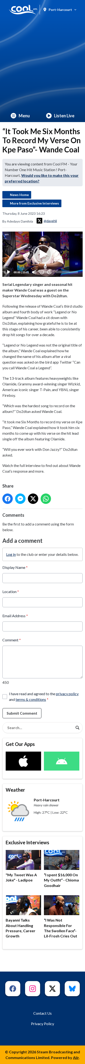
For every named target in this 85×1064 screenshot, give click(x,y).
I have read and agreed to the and (44, 696)
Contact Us (42, 1013)
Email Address (15, 615)
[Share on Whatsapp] (46, 498)
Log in (11, 554)
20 (42, 272)
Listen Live (64, 115)
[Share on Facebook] (7, 498)
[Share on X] (33, 498)
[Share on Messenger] (20, 498)
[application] (42, 254)
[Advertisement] (42, 64)
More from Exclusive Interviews (34, 203)
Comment (11, 640)
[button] (42, 254)
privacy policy (67, 693)
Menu (24, 115)
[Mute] (34, 272)
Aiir (76, 1057)
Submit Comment (22, 713)
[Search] (77, 728)
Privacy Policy (42, 1023)
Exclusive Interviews (27, 842)
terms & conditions (31, 699)
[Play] (8, 272)
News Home (19, 195)
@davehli (50, 221)
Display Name (15, 567)
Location (10, 591)
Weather (15, 790)
